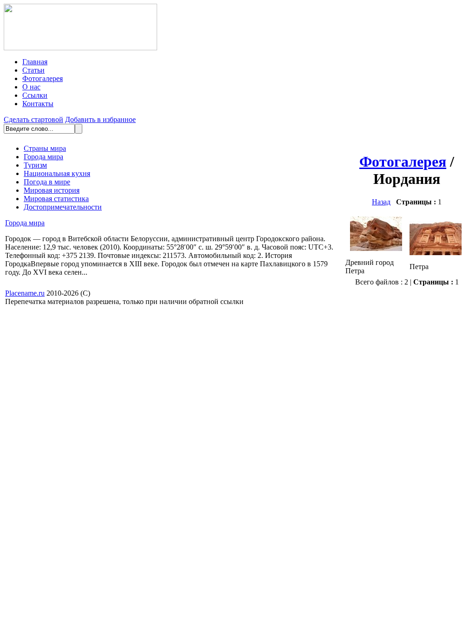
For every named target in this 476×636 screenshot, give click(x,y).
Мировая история (51, 190)
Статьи (33, 70)
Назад (381, 202)
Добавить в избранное (100, 119)
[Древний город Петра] (376, 248)
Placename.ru (25, 293)
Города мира (43, 157)
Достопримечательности (63, 207)
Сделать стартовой (33, 119)
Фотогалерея (42, 78)
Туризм (35, 165)
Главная (34, 62)
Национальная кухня (57, 173)
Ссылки (34, 95)
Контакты (37, 104)
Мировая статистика (56, 199)
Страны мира (45, 148)
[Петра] (436, 253)
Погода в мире (47, 182)
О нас (31, 87)
